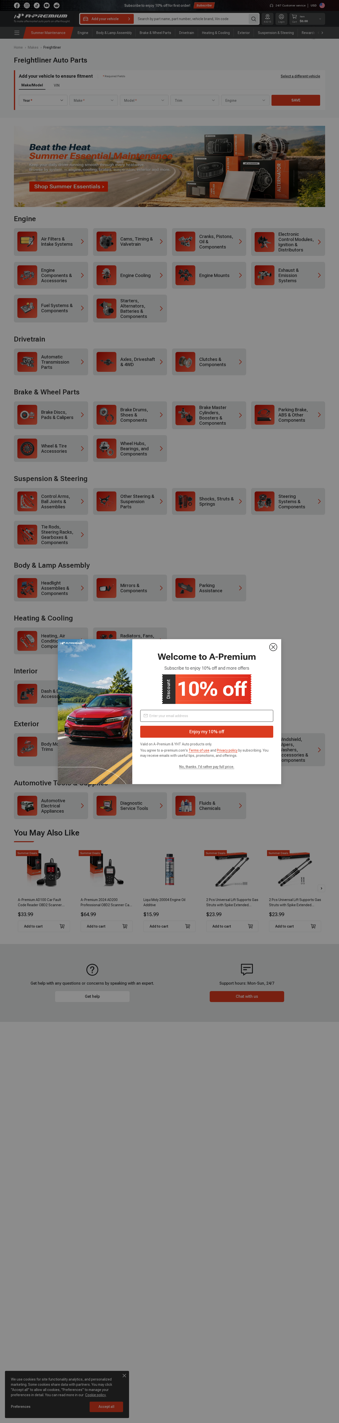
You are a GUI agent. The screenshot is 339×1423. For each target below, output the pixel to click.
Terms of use (199, 750)
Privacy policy (227, 750)
